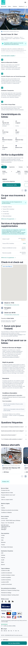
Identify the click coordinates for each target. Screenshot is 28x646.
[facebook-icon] (2, 601)
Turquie (3, 544)
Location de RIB (5, 582)
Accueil (4, 6)
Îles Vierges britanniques (7, 547)
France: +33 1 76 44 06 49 (7, 522)
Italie (2, 540)
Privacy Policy (19, 620)
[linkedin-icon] (12, 601)
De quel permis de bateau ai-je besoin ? (10, 356)
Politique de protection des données (9, 510)
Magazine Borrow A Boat (7, 492)
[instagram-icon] (9, 601)
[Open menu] (25, 2)
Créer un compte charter (7, 499)
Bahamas (3, 542)
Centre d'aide (4, 518)
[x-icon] (6, 601)
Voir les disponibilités (14, 643)
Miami (2, 562)
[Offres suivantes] (25, 190)
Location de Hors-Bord (6, 584)
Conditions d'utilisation (6, 512)
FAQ (2, 505)
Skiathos (15, 6)
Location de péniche (6, 579)
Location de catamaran (6, 572)
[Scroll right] (26, 7)
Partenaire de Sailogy (6, 592)
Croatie (3, 535)
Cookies (3, 507)
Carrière (3, 497)
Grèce (9, 6)
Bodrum (3, 564)
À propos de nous (5, 490)
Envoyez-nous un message (15, 334)
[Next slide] (25, 476)
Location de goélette (6, 577)
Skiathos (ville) (22, 6)
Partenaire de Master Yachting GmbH (10, 595)
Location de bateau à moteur (8, 575)
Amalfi (2, 559)
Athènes (3, 555)
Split (2, 553)
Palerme (3, 557)
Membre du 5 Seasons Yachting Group (10, 590)
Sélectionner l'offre (11, 185)
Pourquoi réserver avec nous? (8, 495)
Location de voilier (5, 570)
